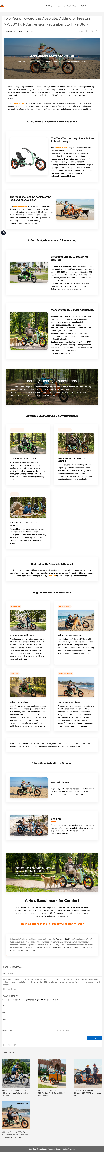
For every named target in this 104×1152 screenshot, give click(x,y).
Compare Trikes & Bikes (67, 6)
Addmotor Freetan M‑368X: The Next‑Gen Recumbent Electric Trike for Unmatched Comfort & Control (15, 1136)
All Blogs (49, 6)
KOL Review (85, 6)
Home (38, 6)
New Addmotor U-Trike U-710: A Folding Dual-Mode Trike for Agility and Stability (15, 1094)
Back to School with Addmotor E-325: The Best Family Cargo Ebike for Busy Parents (52, 1094)
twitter (92, 31)
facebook (86, 31)
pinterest (97, 31)
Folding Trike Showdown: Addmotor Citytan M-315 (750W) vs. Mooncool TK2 (88, 1094)
